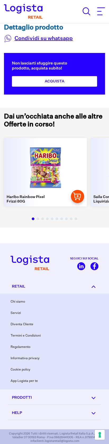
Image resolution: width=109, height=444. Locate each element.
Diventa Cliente (22, 324)
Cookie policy (20, 369)
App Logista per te (24, 381)
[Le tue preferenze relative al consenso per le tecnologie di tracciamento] (100, 435)
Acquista (54, 81)
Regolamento (20, 347)
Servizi (16, 313)
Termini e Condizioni (26, 335)
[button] (33, 219)
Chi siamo (18, 301)
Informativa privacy (25, 358)
